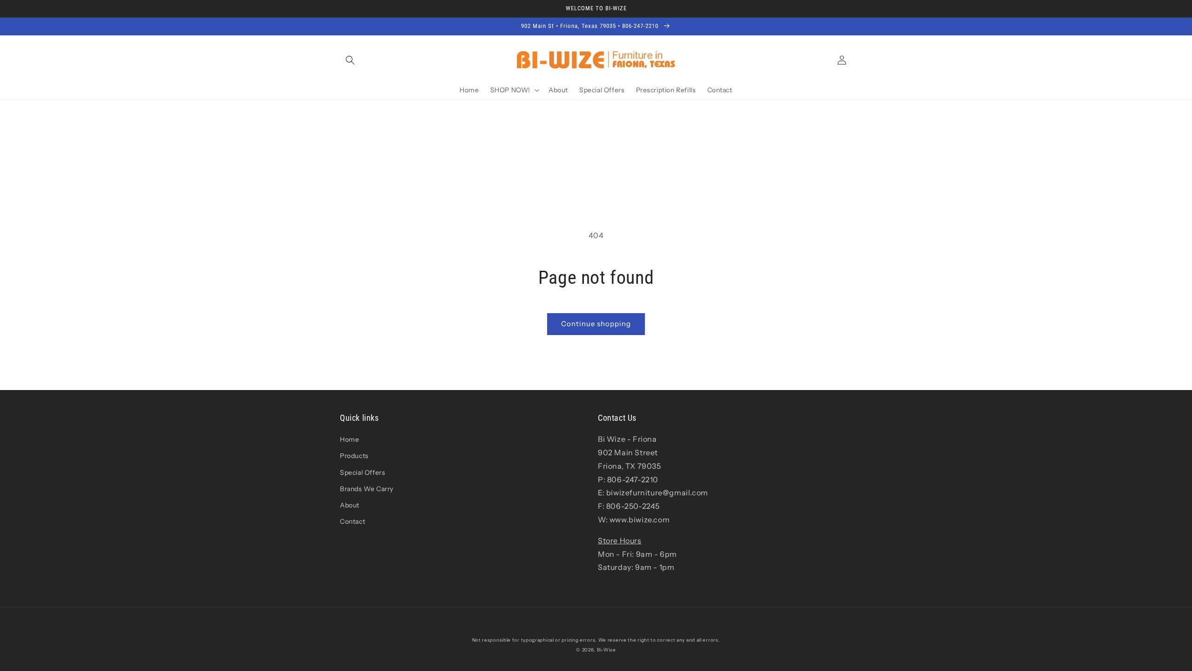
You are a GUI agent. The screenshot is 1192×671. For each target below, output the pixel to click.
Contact (352, 521)
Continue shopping (596, 323)
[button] (350, 60)
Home (349, 439)
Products (354, 456)
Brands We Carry (366, 489)
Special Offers (362, 472)
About (349, 505)
